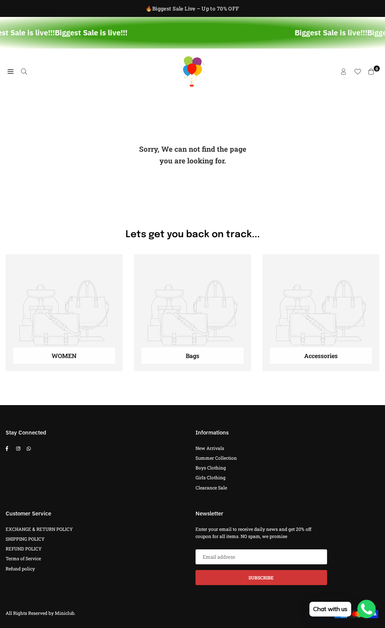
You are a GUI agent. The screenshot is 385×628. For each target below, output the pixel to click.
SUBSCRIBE (261, 578)
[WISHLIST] (357, 71)
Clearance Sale (211, 488)
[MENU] (10, 71)
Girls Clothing (211, 477)
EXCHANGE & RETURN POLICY (39, 529)
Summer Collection (216, 458)
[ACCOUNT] (343, 71)
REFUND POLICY (24, 549)
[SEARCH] (24, 71)
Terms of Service (23, 558)
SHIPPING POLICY (25, 539)
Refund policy (20, 569)
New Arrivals (210, 448)
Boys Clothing (211, 468)
